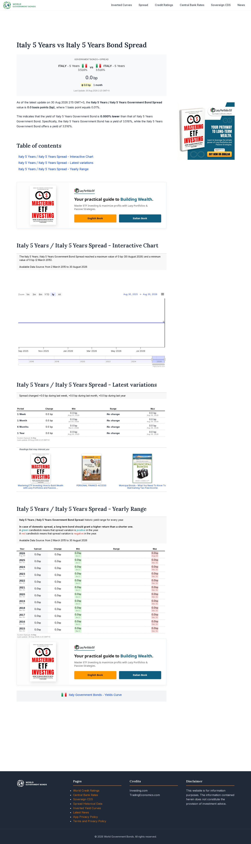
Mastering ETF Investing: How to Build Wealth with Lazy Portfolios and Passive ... (40, 486)
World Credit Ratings (86, 790)
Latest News (81, 812)
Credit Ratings (164, 5)
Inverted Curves (121, 5)
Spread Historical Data (87, 803)
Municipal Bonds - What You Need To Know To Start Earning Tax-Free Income (142, 486)
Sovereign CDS (221, 5)
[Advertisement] (125, 23)
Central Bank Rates (192, 5)
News (241, 5)
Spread (143, 5)
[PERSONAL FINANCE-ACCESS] (91, 468)
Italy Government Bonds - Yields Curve (95, 695)
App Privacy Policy (85, 817)
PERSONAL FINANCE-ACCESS (91, 485)
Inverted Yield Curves (87, 808)
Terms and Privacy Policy (89, 821)
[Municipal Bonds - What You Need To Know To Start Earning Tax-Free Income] (142, 468)
